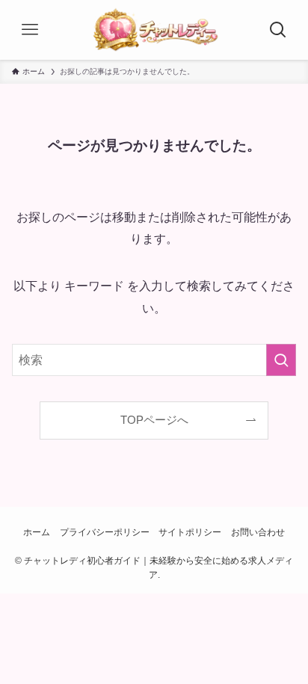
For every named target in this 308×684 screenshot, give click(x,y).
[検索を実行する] (281, 360)
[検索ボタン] (278, 30)
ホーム (36, 532)
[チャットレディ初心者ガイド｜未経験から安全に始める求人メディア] (154, 30)
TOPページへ (154, 420)
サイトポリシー (189, 532)
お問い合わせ (258, 532)
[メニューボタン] (30, 30)
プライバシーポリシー (105, 532)
